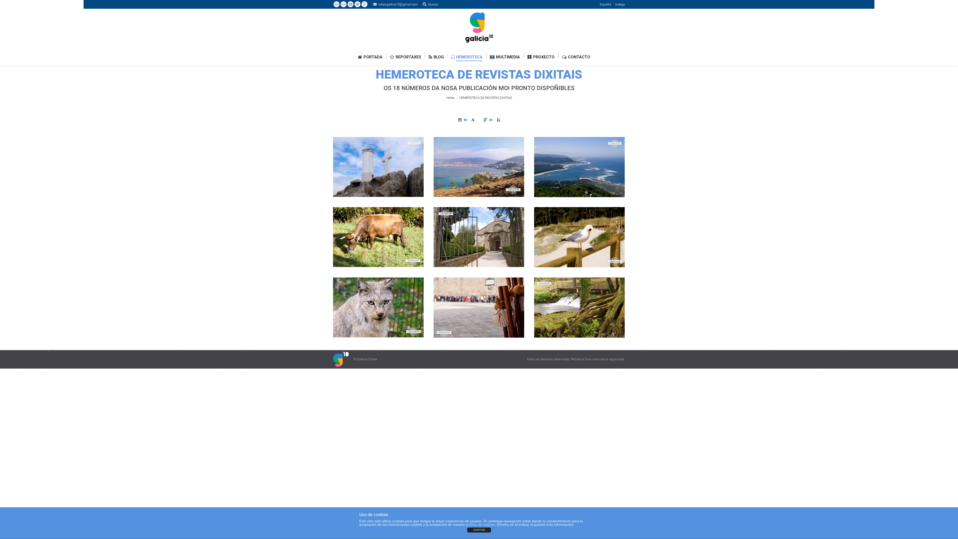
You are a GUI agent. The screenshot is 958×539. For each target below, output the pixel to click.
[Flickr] (344, 4)
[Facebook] (364, 4)
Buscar (433, 4)
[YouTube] (351, 4)
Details (413, 147)
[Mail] (337, 4)
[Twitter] (357, 4)
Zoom (399, 147)
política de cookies (480, 525)
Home (450, 98)
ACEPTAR (479, 530)
